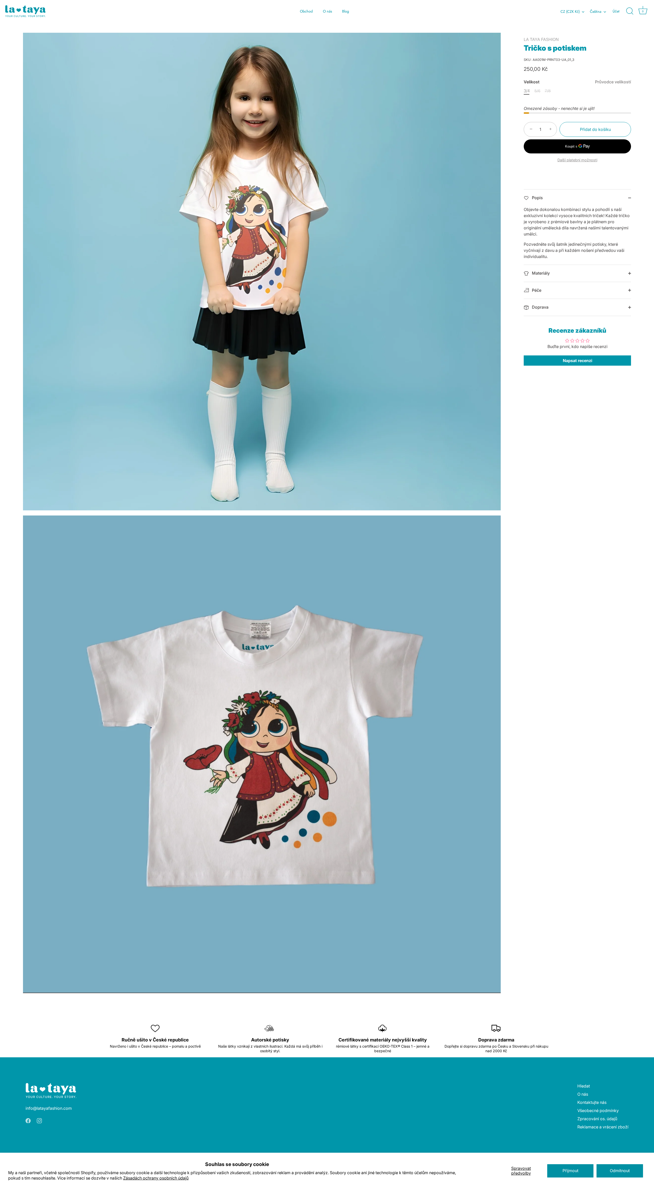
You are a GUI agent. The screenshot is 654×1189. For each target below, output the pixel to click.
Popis (537, 197)
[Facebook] (28, 1120)
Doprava (539, 307)
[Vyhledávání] (629, 11)
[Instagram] (39, 1120)
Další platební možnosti (577, 160)
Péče (536, 290)
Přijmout (570, 1170)
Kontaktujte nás (591, 1102)
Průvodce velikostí (613, 81)
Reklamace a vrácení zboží (602, 1126)
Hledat (583, 1086)
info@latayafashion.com (49, 1108)
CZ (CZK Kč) (570, 11)
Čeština (595, 11)
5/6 (537, 90)
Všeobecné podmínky (598, 1110)
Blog (345, 11)
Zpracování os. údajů (597, 1118)
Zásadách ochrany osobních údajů (156, 1178)
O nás (327, 11)
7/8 (548, 90)
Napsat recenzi (577, 360)
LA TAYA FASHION (541, 39)
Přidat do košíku (595, 129)
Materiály (540, 273)
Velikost (577, 82)
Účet (616, 11)
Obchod (306, 11)
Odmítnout (620, 1170)
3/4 (527, 90)
